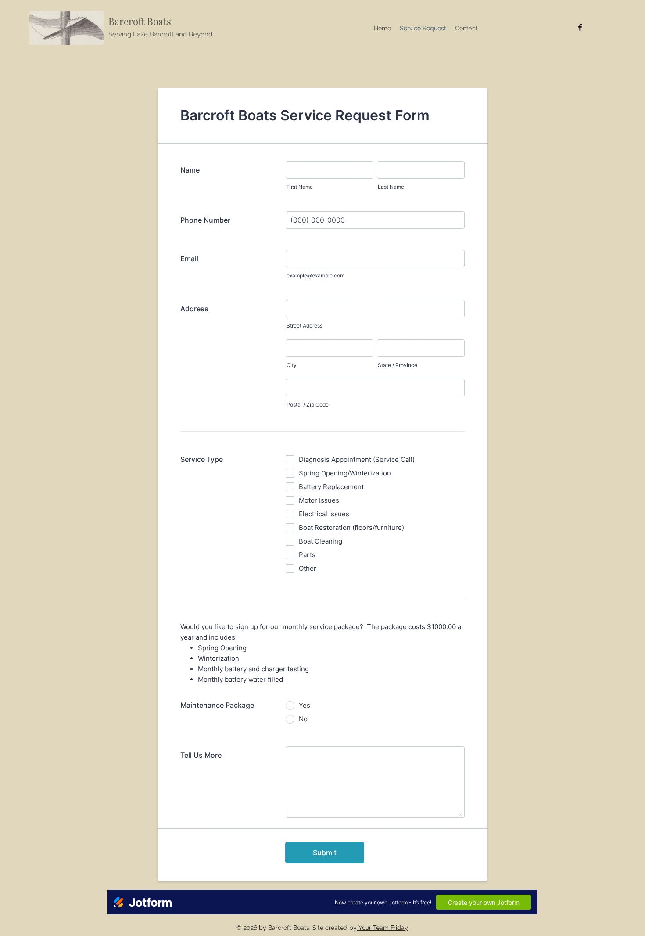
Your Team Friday (382, 927)
